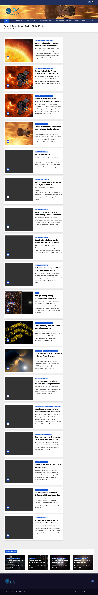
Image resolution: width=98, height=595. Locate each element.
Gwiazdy (44, 406)
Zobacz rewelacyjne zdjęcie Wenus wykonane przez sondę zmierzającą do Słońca (47, 383)
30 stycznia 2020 (41, 414)
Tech (77, 20)
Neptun (54, 558)
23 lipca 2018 (40, 217)
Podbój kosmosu (39, 179)
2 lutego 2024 (40, 359)
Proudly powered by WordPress (11, 591)
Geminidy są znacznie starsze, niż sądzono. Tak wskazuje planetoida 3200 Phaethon (48, 355)
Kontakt (81, 591)
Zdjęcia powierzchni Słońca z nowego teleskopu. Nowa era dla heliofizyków (48, 411)
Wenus (46, 378)
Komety (37, 293)
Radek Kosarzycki (53, 48)
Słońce (36, 40)
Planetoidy (45, 350)
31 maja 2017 (40, 245)
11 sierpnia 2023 (41, 132)
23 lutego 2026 (41, 301)
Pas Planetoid (38, 350)
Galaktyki (77, 558)
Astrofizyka (18, 20)
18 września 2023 (41, 104)
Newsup (26, 591)
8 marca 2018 (40, 525)
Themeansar (33, 591)
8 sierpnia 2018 (40, 470)
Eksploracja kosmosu (64, 20)
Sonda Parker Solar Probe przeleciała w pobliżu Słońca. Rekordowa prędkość (46, 73)
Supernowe (32, 558)
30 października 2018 (42, 187)
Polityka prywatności (89, 591)
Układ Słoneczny (46, 20)
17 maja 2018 (40, 498)
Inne (83, 20)
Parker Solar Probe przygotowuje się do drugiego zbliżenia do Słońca (47, 156)
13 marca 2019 (40, 442)
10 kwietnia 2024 (41, 76)
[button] (93, 21)
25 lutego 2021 (40, 386)
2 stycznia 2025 (41, 48)
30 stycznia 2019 (41, 159)
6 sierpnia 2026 (12, 565)
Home (76, 591)
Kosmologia (31, 20)
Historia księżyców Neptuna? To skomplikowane (60, 562)
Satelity (46, 179)
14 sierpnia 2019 (41, 273)
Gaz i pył (44, 434)
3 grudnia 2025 (40, 331)
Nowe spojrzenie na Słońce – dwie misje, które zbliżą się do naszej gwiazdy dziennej (47, 495)
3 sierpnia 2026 (57, 565)
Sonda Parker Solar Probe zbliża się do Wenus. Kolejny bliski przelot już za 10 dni (48, 129)
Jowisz (8, 558)
